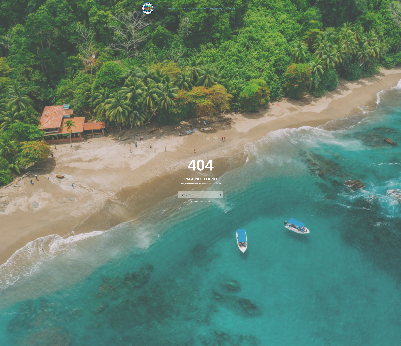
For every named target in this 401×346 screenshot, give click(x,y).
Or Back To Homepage (200, 201)
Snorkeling (230, 9)
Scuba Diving (216, 9)
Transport (185, 9)
